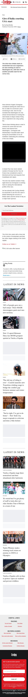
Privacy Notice (21, 219)
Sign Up (14, 679)
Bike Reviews (21, 643)
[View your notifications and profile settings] (10, 2)
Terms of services (20, 218)
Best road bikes (7, 633)
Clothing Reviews (20, 645)
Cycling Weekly (8, 25)
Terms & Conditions (13, 686)
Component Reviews (7, 645)
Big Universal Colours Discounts (18, 7)
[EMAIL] (4, 265)
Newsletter (22, 59)
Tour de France (8, 623)
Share (6, 59)
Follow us (15, 59)
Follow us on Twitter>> (9, 244)
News (3, 15)
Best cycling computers (20, 636)
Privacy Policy (19, 685)
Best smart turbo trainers (7, 636)
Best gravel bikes (21, 633)
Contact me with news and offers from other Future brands (14, 675)
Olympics (20, 626)
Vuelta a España (8, 626)
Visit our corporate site (19, 690)
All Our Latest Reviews (7, 643)
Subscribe (18, 2)
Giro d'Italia (19, 623)
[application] (14, 150)
